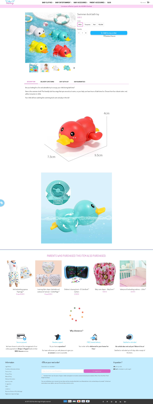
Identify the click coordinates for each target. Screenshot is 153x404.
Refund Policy (8, 376)
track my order (8, 381)
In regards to (8, 384)
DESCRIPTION (31, 82)
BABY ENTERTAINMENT (63, 2)
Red (94, 24)
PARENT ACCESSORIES (97, 2)
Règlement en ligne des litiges (12, 394)
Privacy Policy (8, 374)
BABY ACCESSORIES (80, 2)
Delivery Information (10, 379)
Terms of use (8, 371)
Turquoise (87, 24)
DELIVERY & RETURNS (47, 82)
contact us (7, 389)
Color (79, 21)
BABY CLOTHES (47, 2)
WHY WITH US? (64, 82)
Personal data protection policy (66, 383)
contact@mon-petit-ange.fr (124, 369)
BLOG (109, 2)
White (80, 24)
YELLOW (100, 24)
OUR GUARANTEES (79, 82)
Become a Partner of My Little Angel (13, 391)
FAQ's (6, 386)
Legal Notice (8, 366)
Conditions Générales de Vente (12, 369)
